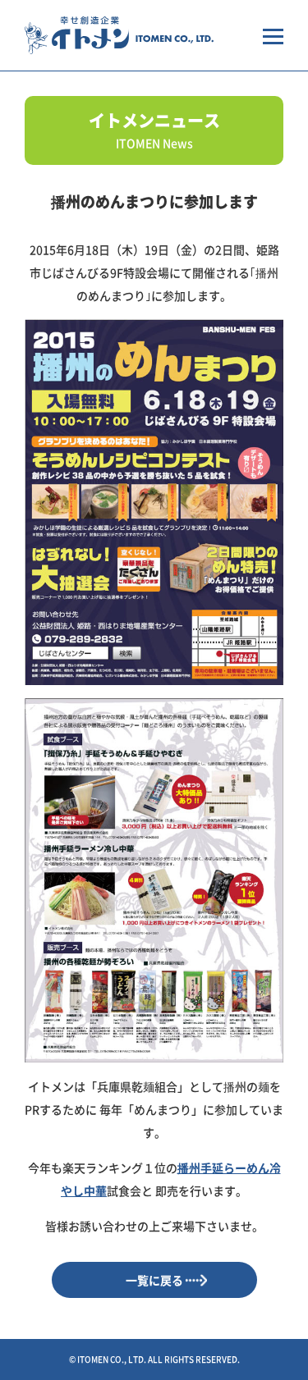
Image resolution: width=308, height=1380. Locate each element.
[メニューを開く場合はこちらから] (273, 35)
